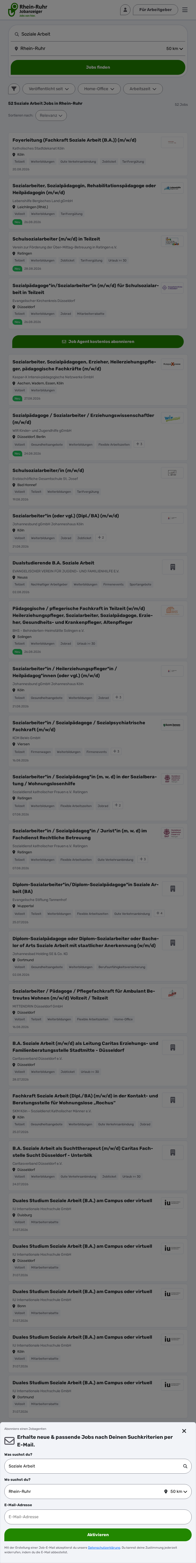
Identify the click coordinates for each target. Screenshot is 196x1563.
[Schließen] (184, 1431)
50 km (176, 1491)
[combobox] (96, 1466)
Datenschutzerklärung (104, 1547)
